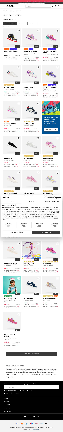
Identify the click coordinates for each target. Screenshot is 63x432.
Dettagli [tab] (31, 201)
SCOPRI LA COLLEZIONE (51, 129)
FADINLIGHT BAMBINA (30, 51)
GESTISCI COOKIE (36, 429)
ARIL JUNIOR (8, 158)
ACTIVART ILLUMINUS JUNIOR (49, 52)
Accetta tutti (46, 232)
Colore (31, 23)
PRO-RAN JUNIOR (29, 264)
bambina (5, 11)
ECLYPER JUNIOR (9, 87)
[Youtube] (34, 417)
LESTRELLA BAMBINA (10, 264)
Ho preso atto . (13, 393)
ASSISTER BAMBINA (10, 124)
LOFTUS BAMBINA (48, 193)
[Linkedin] (38, 417)
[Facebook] (25, 417)
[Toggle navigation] (4, 6)
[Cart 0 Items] (58, 6)
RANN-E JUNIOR (47, 264)
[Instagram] (29, 417)
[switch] (24, 226)
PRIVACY (25, 429)
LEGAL (30, 429)
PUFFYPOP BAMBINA (10, 193)
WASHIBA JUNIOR (29, 124)
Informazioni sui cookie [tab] (52, 201)
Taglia (21, 23)
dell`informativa (16, 393)
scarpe (11, 11)
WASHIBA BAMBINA (29, 87)
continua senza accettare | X (52, 197)
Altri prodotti (31, 354)
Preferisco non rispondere (12, 390)
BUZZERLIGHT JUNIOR (10, 51)
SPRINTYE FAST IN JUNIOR (9, 335)
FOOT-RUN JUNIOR (10, 298)
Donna (23, 390)
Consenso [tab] (11, 201)
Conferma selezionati (17, 232)
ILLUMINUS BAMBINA (49, 298)
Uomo (30, 390)
